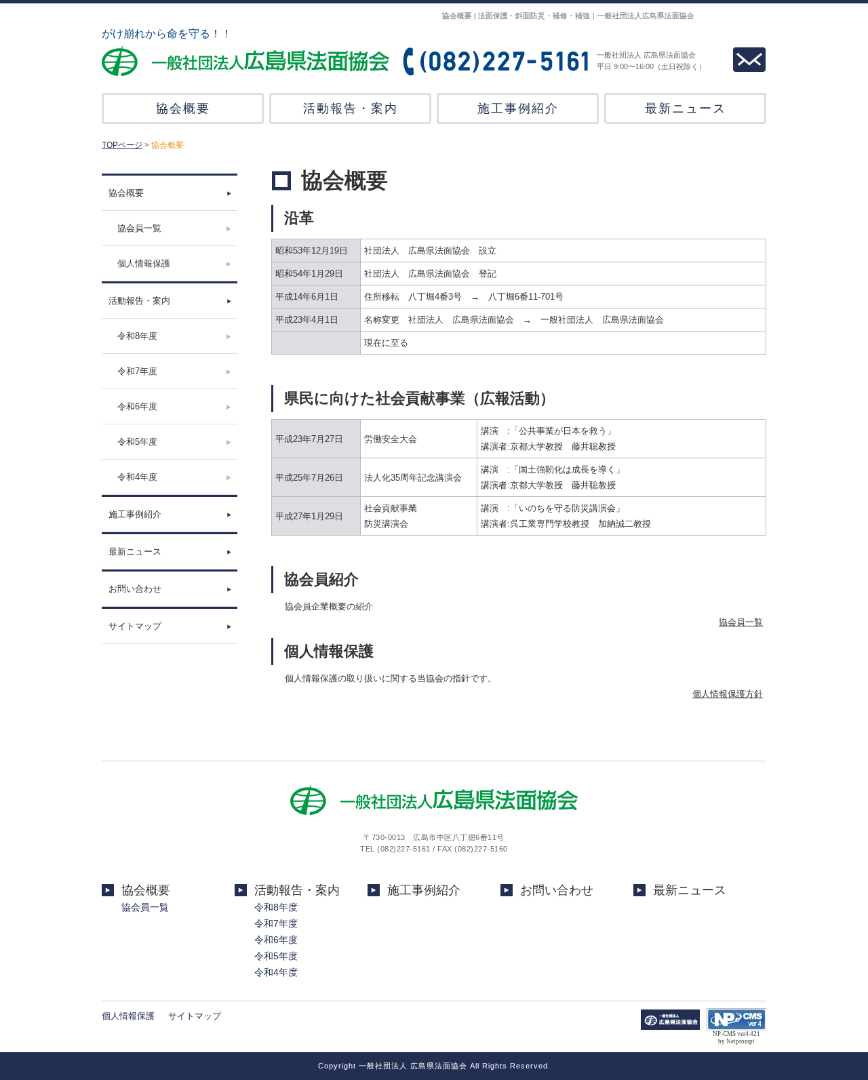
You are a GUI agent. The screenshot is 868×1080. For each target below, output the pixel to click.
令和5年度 (137, 442)
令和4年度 (137, 477)
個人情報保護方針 (727, 694)
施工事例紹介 (518, 108)
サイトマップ (134, 626)
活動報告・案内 (350, 108)
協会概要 (183, 108)
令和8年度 (137, 336)
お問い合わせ (134, 589)
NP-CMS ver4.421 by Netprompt (736, 1038)
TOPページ (122, 145)
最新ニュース (685, 108)
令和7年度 (137, 371)
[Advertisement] (169, 712)
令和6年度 (137, 406)
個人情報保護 (143, 263)
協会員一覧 (139, 228)
